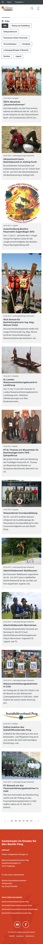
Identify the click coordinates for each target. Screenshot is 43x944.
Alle (5, 26)
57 (31, 821)
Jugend (18, 56)
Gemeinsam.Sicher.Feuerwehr (15, 38)
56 (27, 821)
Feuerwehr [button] (19, 2)
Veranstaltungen (10, 44)
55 (23, 821)
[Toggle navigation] (38, 8)
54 (20, 821)
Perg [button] (8, 2)
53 (16, 821)
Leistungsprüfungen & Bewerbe (16, 50)
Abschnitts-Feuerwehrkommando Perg (16, 913)
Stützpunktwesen (10, 32)
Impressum (20, 936)
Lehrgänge (26, 44)
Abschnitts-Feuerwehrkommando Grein (17, 905)
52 (12, 821)
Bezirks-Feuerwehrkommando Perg (15, 902)
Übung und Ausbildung (21, 26)
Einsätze (6, 56)
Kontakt (11, 936)
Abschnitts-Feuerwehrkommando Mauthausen (20, 909)
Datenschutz (29, 936)
